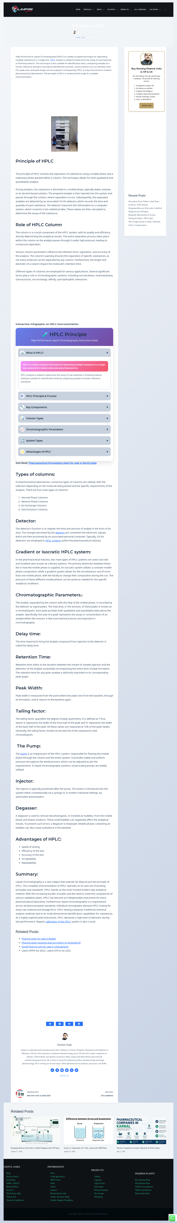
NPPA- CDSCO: (13, 1183)
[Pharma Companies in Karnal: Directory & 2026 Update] (141, 1130)
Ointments (98, 1197)
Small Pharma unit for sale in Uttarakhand (45, 946)
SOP (83, 37)
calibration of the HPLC (58, 921)
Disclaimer (11, 1180)
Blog (9, 1173)
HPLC (52, 60)
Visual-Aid (11, 1197)
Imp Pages (87, 9)
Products (125, 9)
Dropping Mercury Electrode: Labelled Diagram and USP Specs (35, 1148)
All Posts (111, 9)
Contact (53, 1190)
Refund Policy (13, 1187)
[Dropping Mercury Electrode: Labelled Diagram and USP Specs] (35, 1130)
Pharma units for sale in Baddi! (39, 938)
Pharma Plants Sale (58, 1193)
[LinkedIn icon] (52, 1070)
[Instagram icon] (67, 1070)
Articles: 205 (64, 1076)
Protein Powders (101, 1190)
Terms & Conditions (15, 1200)
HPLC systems (53, 540)
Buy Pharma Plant (142, 1180)
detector (60, 532)
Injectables (99, 1187)
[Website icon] (57, 1070)
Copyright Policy (57, 1176)
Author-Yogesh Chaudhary (61, 1200)
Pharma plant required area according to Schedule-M (51, 942)
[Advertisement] (64, 98)
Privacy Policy (13, 1176)
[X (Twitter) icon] (62, 1070)
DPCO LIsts (55, 1180)
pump (23, 753)
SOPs (52, 1183)
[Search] (165, 10)
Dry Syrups (99, 1193)
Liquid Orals (99, 1183)
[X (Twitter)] (60, 1024)
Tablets (97, 1176)
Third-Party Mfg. (14, 1193)
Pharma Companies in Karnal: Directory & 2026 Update (138, 1148)
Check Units (146, 105)
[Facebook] (50, 1024)
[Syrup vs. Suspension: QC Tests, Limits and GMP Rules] (88, 1130)
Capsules (98, 1180)
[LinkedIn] (79, 1024)
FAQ (52, 1173)
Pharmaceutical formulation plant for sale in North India (63, 463)
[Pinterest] (69, 1024)
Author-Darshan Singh (60, 1197)
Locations (153, 9)
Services (10, 1190)
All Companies (140, 9)
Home (78, 9)
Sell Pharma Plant (142, 1183)
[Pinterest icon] (71, 1070)
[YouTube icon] (76, 1070)
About (99, 9)
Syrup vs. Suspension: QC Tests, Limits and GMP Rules (85, 1148)
